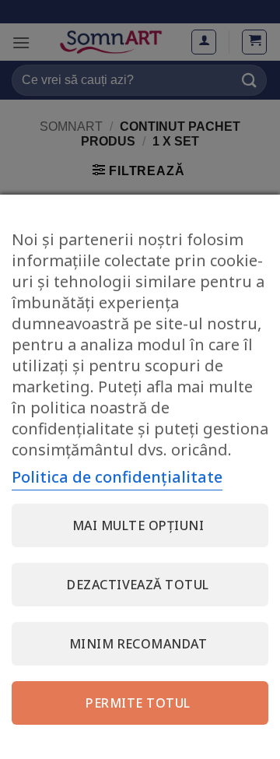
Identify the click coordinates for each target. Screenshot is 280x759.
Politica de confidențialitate (117, 476)
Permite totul (138, 703)
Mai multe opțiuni (138, 525)
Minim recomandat (138, 643)
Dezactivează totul (138, 584)
